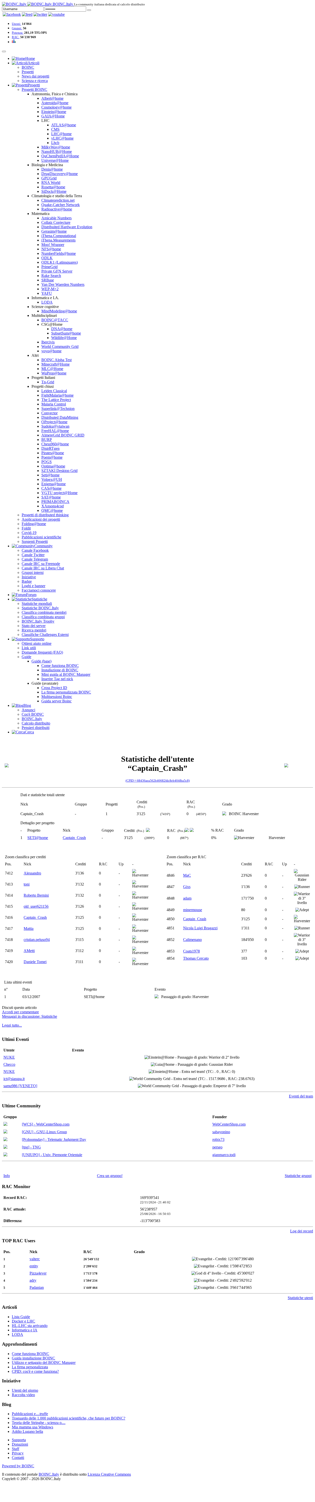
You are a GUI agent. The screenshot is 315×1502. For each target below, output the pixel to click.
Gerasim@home (54, 231)
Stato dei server (34, 626)
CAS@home (51, 488)
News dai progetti (35, 76)
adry (33, 1280)
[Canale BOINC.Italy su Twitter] (40, 14)
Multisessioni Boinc (56, 696)
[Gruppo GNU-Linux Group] (5, 1132)
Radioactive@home (56, 209)
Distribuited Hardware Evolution (66, 227)
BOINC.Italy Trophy (38, 621)
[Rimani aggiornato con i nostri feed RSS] (56, 14)
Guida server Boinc (56, 701)
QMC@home (52, 510)
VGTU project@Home (59, 493)
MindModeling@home (59, 311)
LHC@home (61, 134)
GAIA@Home (53, 116)
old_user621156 (36, 906)
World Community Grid (60, 346)
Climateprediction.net (58, 200)
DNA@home (61, 329)
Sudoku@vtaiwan (55, 426)
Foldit (26, 528)
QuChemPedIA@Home (60, 156)
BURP (46, 439)
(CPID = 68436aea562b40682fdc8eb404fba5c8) (158, 780)
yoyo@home (51, 351)
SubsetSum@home (66, 333)
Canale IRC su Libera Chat (43, 568)
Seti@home (50, 475)
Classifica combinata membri (44, 612)
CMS (55, 129)
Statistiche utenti (300, 1298)
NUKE (9, 1057)
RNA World (50, 182)
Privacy (18, 1453)
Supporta (19, 1440)
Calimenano (192, 939)
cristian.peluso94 (37, 939)
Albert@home (52, 98)
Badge (27, 581)
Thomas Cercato (196, 958)
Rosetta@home (53, 187)
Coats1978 (191, 951)
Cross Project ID (54, 688)
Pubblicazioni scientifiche (41, 537)
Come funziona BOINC (60, 665)
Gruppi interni (33, 572)
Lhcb (55, 143)
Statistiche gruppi (298, 1176)
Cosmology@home (56, 107)
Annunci (28, 710)
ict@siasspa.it (14, 1079)
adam (187, 898)
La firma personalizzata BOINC (66, 692)
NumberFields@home (58, 253)
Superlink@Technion (58, 408)
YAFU (46, 293)
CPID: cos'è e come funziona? (35, 1371)
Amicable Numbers (56, 218)
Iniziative (29, 577)
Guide (26, 657)
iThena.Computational (58, 236)
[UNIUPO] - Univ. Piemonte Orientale (52, 1155)
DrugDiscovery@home (59, 174)
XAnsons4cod (52, 506)
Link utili (29, 648)
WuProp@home (53, 373)
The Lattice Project (56, 400)
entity (34, 1266)
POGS (46, 462)
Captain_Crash (74, 838)
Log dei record (301, 1231)
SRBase (47, 280)
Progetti (28, 72)
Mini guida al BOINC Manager (65, 674)
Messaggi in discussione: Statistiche (29, 1016)
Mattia (28, 928)
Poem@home (52, 457)
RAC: (15, 37)
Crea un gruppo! (110, 1176)
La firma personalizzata (30, 1367)
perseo (217, 1147)
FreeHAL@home (55, 431)
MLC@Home (52, 369)
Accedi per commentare (20, 1012)
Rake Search (51, 276)
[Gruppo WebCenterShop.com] (5, 1124)
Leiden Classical (54, 391)
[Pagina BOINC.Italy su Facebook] (12, 14)
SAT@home (51, 497)
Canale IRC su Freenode (41, 564)
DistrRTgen (50, 448)
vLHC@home (62, 138)
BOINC (28, 67)
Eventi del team (301, 1096)
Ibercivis (48, 342)
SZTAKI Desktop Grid (59, 470)
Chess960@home (55, 444)
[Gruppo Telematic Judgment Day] (5, 1140)
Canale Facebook (35, 550)
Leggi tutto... (12, 1025)
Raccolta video (23, 1395)
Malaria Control (53, 404)
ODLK (47, 258)
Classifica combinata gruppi (43, 617)
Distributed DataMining (59, 417)
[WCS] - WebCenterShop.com (45, 1124)
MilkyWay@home (55, 147)
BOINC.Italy (32, 719)
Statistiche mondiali (37, 603)
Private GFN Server (56, 271)
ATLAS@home (63, 125)
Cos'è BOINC (33, 714)
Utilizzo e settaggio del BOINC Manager (44, 1362)
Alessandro (32, 873)
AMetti (29, 951)
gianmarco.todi (224, 1155)
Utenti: (16, 24)
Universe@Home (55, 160)
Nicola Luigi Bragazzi (200, 928)
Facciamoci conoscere (39, 590)
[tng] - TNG (31, 1147)
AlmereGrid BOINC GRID (62, 435)
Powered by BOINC (18, 1466)
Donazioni (20, 1444)
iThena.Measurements (58, 240)
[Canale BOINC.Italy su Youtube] (27, 14)
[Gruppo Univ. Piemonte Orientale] (5, 1155)
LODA (47, 302)
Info (6, 1176)
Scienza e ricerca (35, 81)
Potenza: (17, 32)
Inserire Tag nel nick (57, 679)
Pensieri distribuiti (35, 728)
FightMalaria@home (57, 395)
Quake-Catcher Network (60, 205)
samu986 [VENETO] (20, 1086)
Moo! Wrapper (52, 244)
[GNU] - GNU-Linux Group (44, 1132)
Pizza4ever (38, 1273)
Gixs (186, 887)
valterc (35, 1259)
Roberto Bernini (36, 895)
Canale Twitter (33, 555)
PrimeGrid (49, 267)
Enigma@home (53, 484)
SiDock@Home (53, 191)
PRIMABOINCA (55, 502)
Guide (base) (41, 661)
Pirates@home (52, 453)
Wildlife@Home (64, 338)
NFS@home (51, 249)
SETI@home (37, 838)
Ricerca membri (34, 630)
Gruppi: (17, 28)
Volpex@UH (51, 479)
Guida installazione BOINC (33, 1358)
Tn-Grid (47, 382)
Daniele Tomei (35, 962)
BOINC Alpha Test (56, 360)
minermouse (192, 910)
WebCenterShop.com (229, 1124)
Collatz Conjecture (55, 222)
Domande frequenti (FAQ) (42, 652)
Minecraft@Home (55, 364)
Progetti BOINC (34, 89)
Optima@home (53, 466)
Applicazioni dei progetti (41, 519)
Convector (49, 413)
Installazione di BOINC (59, 670)
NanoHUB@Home (56, 151)
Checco (9, 1064)
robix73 (218, 1139)
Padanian (37, 1287)
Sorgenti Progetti (35, 541)
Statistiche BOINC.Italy (40, 608)
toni (27, 884)
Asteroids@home (54, 103)
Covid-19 (29, 533)
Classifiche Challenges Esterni (45, 634)
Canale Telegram (35, 559)
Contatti (18, 1457)
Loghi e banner (33, 586)
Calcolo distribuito (36, 723)
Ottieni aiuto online (36, 643)
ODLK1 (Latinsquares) (59, 262)
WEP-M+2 (50, 289)
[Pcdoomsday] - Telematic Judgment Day (54, 1139)
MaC (187, 875)
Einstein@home (53, 112)
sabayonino (221, 1132)
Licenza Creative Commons (109, 1474)
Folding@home (34, 524)
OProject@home (54, 422)
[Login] (89, 10)
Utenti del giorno (25, 1390)
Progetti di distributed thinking (45, 515)
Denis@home (52, 169)
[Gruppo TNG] (5, 1147)
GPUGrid (49, 178)
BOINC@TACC (54, 320)
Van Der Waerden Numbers (62, 284)
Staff (15, 1449)
